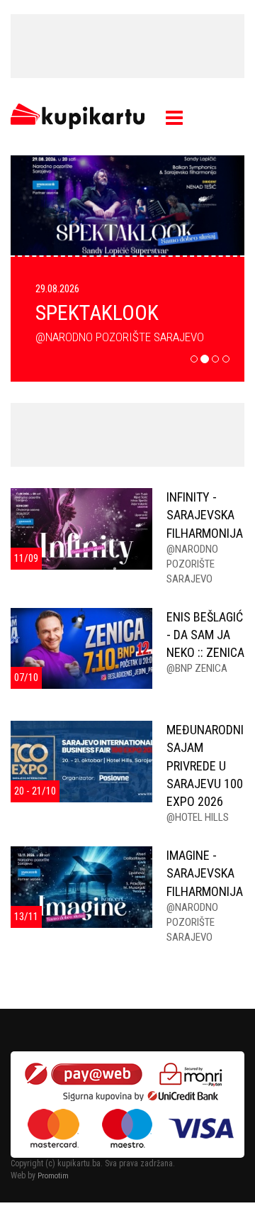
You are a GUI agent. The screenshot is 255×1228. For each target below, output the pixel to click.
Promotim (53, 1175)
